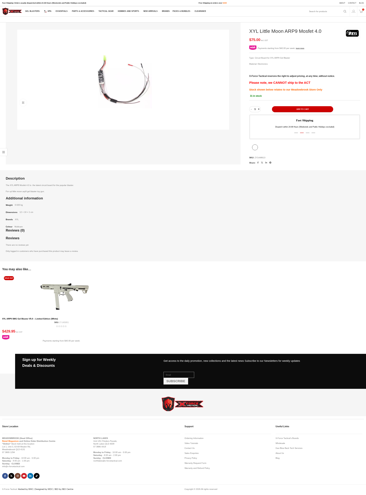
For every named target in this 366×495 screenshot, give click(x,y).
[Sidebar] (3, 152)
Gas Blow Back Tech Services (289, 448)
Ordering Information (194, 438)
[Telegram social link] (270, 162)
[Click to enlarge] (23, 102)
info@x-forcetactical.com (13, 466)
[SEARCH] (345, 11)
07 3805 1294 (8, 452)
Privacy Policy (191, 458)
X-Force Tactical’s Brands (287, 438)
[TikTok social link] (37, 476)
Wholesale (280, 443)
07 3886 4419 (99, 447)
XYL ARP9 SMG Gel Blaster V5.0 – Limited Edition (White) (30, 319)
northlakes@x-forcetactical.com (107, 461)
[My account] (353, 11)
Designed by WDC (44, 489)
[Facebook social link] (258, 162)
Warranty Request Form (195, 463)
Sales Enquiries (192, 453)
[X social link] (262, 162)
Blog (278, 458)
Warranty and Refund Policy (197, 468)
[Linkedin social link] (266, 162)
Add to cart (302, 109)
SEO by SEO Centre (64, 489)
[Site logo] (12, 11)
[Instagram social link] (18, 476)
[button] (296, 133)
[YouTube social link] (24, 476)
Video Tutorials (191, 443)
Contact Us (190, 448)
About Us (280, 453)
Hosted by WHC (25, 489)
